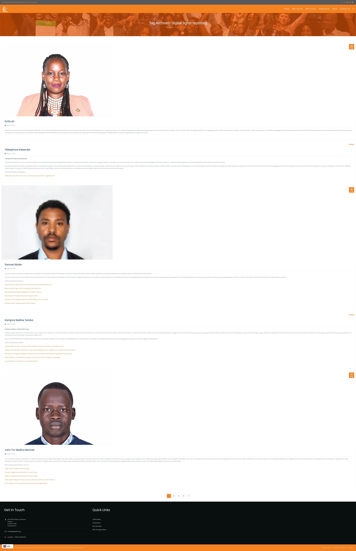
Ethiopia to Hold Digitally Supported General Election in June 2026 (26, 299)
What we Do (310, 9)
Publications (324, 9)
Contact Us (345, 9)
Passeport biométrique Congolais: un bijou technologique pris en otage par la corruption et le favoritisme (40, 350)
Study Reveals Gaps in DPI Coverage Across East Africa (23, 288)
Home (286, 9)
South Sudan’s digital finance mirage (17, 469)
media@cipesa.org (14, 531)
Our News (350, 548)
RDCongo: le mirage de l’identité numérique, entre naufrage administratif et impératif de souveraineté (38, 354)
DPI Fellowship (97, 526)
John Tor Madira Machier (20, 450)
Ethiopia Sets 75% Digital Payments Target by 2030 (21, 296)
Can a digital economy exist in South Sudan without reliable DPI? (26, 483)
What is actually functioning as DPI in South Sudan (21, 476)
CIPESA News (97, 519)
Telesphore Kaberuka (17, 149)
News (334, 9)
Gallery (343, 548)
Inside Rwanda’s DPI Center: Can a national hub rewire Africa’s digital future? (30, 176)
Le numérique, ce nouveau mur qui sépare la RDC (21, 361)
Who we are (297, 9)
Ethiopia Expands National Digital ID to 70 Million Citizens (23, 292)
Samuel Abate (13, 264)
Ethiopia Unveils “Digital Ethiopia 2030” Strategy (20, 303)
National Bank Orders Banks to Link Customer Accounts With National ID (28, 285)
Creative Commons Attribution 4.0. (75, 547)
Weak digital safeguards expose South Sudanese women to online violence (30, 480)
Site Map (336, 548)
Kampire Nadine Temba (19, 320)
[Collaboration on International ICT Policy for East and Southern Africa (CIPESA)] (5, 9)
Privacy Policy (326, 548)
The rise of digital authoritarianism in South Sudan (21, 472)
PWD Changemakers (99, 530)
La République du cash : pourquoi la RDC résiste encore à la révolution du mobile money (34, 346)
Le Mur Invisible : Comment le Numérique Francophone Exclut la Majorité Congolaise (32, 357)
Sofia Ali (9, 121)
